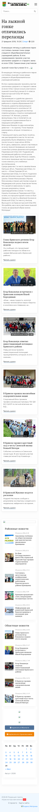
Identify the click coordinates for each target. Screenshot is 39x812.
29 (27, 762)
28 (23, 762)
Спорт (25, 41)
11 (10, 756)
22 (27, 759)
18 (10, 759)
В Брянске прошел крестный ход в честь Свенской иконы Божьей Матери (17, 445)
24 (6, 762)
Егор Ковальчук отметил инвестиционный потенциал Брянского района (17, 344)
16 (31, 756)
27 (19, 762)
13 (19, 756)
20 (19, 759)
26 (15, 762)
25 (10, 762)
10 (6, 756)
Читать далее (9, 260)
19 (14, 759)
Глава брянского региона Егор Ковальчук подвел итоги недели (18, 242)
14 (23, 756)
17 (6, 759)
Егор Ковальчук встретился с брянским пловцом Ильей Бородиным (18, 294)
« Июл (8, 769)
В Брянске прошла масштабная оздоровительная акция (19, 394)
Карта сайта (24, 803)
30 (31, 762)
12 (14, 756)
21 (23, 759)
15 (27, 756)
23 (31, 759)
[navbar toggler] (35, 4)
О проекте (12, 803)
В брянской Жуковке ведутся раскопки (18, 494)
